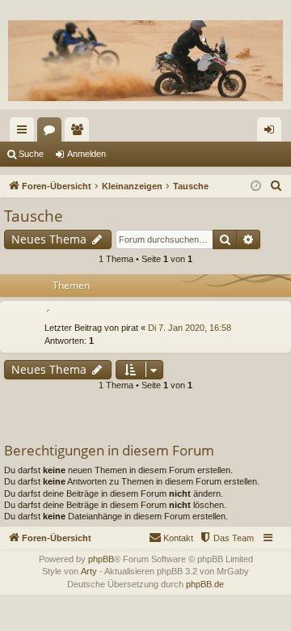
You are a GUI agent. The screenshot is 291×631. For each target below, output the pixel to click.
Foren (52, 133)
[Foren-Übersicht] (145, 60)
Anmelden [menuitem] (272, 133)
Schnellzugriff (25, 133)
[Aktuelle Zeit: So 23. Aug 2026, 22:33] (256, 186)
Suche (31, 154)
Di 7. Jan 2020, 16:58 (189, 327)
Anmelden (86, 154)
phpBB (101, 559)
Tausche (33, 216)
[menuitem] (276, 186)
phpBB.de (205, 584)
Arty (89, 571)
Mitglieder (80, 133)
